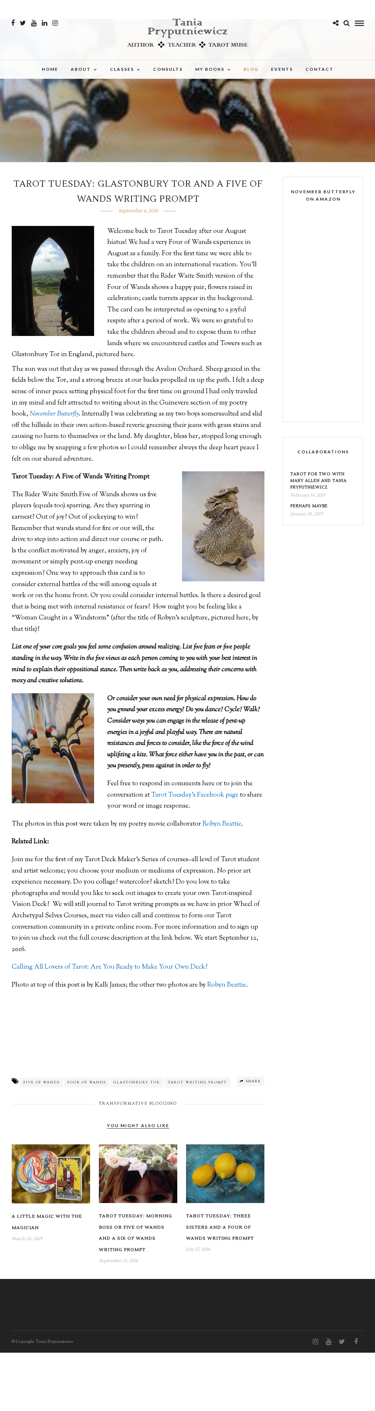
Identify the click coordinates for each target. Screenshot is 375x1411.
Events (282, 69)
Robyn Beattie (222, 824)
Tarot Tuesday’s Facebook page (194, 795)
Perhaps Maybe (309, 506)
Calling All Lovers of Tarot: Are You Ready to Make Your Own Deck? (110, 967)
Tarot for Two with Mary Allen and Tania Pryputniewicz (318, 480)
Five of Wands (41, 1082)
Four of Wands (86, 1082)
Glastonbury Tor (137, 1082)
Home (50, 69)
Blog (251, 69)
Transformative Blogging (138, 1104)
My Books (209, 69)
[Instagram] (55, 23)
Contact (319, 69)
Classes (122, 69)
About (81, 69)
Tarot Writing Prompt (197, 1082)
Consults (168, 69)
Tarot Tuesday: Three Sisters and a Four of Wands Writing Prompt (220, 1227)
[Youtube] (34, 23)
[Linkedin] (44, 23)
